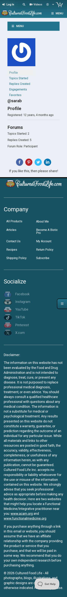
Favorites (15, 95)
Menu (59, 13)
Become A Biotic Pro (47, 231)
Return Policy (44, 249)
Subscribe (42, 258)
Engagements (18, 89)
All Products (14, 221)
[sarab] (21, 54)
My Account (43, 241)
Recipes (11, 249)
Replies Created (19, 84)
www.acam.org (22, 513)
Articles (11, 230)
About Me (42, 221)
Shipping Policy (16, 258)
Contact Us (13, 241)
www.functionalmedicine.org (25, 518)
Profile (13, 72)
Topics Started (18, 78)
